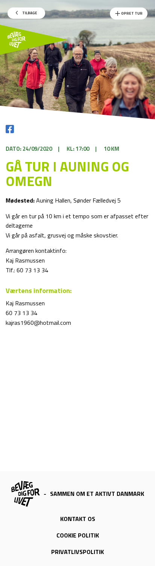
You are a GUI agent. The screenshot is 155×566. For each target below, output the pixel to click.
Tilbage (29, 13)
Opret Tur (131, 13)
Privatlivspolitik (77, 551)
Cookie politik (77, 535)
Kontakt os (77, 518)
